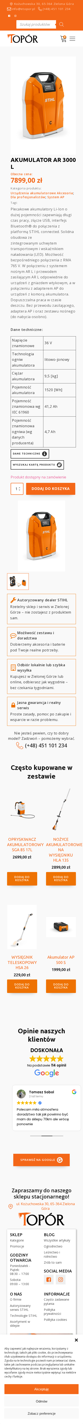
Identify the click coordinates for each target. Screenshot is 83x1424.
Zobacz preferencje (42, 1413)
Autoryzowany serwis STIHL (20, 1308)
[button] (76, 1340)
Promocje (17, 1246)
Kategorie (17, 1240)
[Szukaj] (61, 24)
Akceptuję (41, 1389)
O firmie (15, 1300)
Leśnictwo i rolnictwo (52, 1254)
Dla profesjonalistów (28, 197)
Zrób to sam (53, 1263)
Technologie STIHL (23, 1316)
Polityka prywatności (52, 1312)
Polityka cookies (55, 1320)
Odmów (41, 1401)
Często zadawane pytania (56, 1301)
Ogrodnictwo (53, 1246)
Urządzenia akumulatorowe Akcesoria (42, 193)
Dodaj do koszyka (51, 488)
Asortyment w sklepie (20, 1324)
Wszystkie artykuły (57, 1240)
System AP (55, 197)
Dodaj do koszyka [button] (22, 878)
